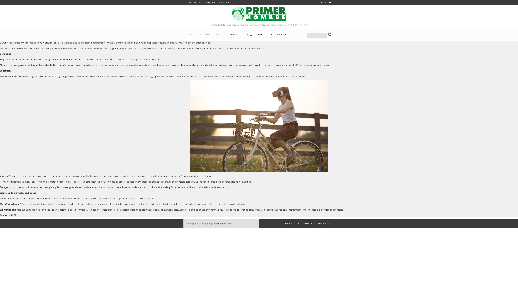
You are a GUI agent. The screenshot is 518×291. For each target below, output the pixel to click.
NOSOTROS (192, 2)
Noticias (219, 34)
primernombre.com (221, 223)
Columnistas (235, 34)
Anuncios (281, 34)
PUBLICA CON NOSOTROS (207, 2)
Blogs (250, 34)
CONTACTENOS (224, 2)
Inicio (191, 34)
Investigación (265, 34)
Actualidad (205, 34)
